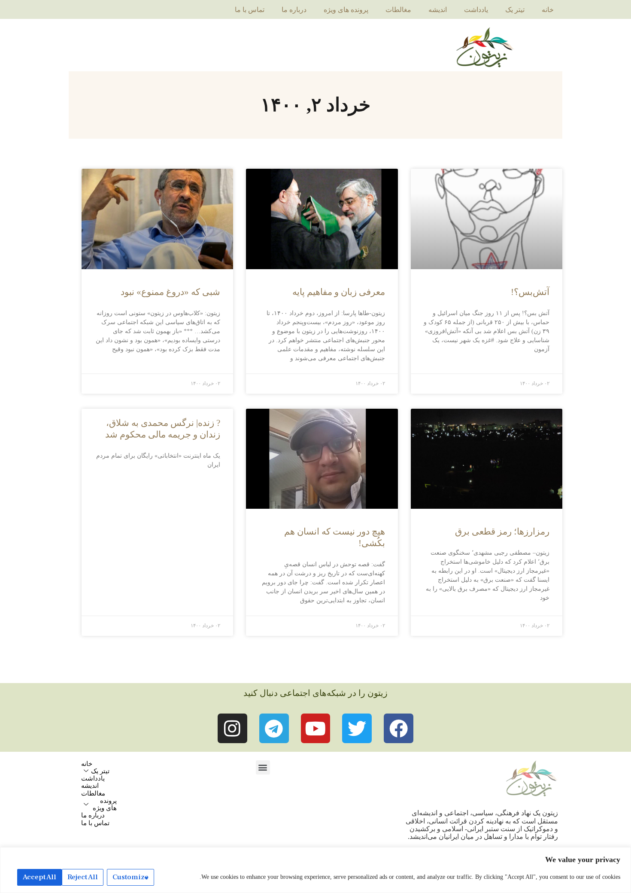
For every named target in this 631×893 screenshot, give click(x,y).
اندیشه (437, 9)
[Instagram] (232, 728)
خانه (548, 9)
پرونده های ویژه (346, 9)
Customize (130, 877)
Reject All (82, 877)
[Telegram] (274, 728)
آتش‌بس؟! (530, 292)
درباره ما (294, 9)
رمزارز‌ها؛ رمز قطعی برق (502, 531)
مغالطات (398, 9)
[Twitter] (357, 728)
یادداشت (476, 9)
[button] (263, 767)
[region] (315, 870)
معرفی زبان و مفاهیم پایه (338, 292)
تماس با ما (249, 9)
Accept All (39, 877)
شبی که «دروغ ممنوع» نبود (170, 292)
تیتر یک (515, 9)
